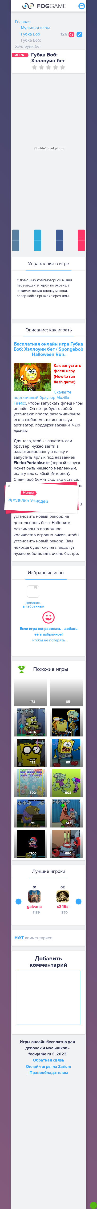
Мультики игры (35, 27)
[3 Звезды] (48, 67)
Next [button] (78, 902)
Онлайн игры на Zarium (48, 1066)
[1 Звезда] (34, 67)
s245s (62, 906)
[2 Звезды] (41, 67)
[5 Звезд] (62, 67)
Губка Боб (30, 34)
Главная (23, 21)
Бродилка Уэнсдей (28, 500)
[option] (34, 899)
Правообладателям (48, 1072)
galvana (34, 906)
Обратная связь (48, 1060)
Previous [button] (18, 902)
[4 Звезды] (55, 67)
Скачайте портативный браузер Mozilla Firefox (42, 398)
